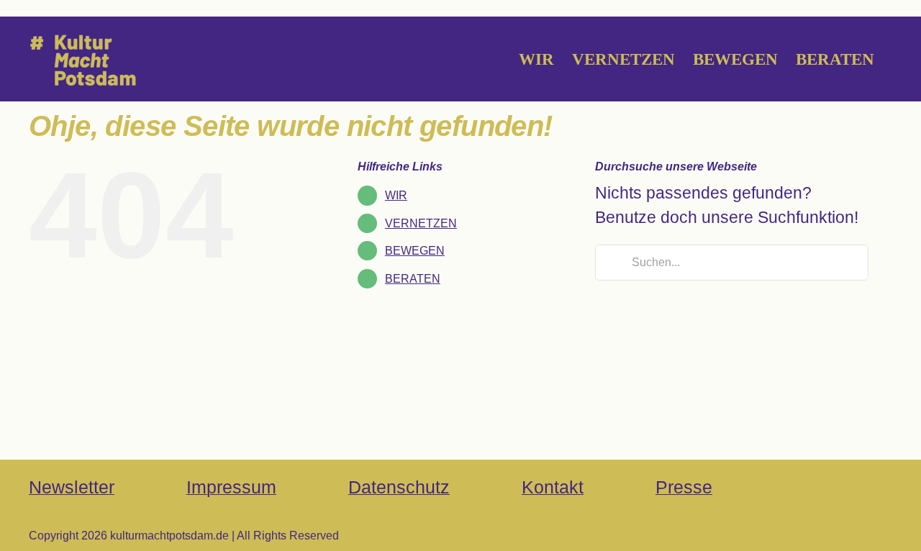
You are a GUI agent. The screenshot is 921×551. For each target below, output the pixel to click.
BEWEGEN (415, 251)
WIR (396, 195)
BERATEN (412, 279)
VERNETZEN (421, 223)
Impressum (231, 487)
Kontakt (553, 487)
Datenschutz (399, 487)
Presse (683, 487)
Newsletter (71, 487)
